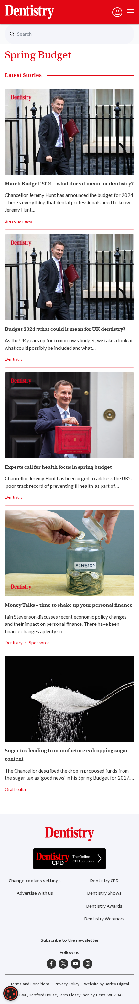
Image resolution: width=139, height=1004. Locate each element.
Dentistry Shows (104, 893)
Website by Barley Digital (106, 984)
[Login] (117, 12)
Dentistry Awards (104, 906)
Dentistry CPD (104, 881)
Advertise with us (35, 893)
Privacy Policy (67, 984)
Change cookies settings (35, 881)
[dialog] (10, 993)
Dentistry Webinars (104, 919)
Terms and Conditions (30, 984)
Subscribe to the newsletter (70, 940)
